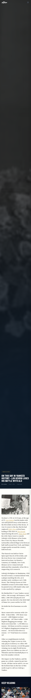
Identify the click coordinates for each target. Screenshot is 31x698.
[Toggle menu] (27, 2)
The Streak (21, 531)
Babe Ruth (22, 534)
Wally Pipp (12, 529)
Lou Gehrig (10, 520)
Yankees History (6, 471)
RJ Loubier (4, 484)
